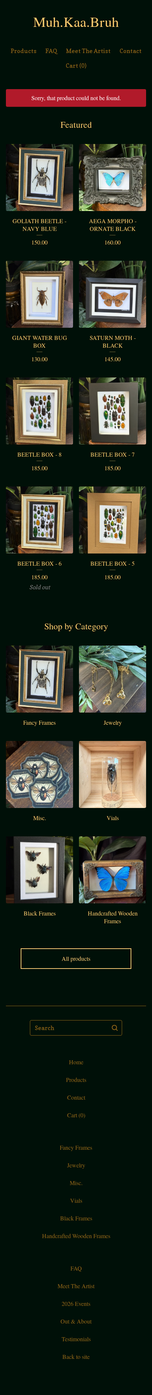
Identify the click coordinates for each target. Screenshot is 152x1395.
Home (76, 1062)
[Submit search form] (114, 1027)
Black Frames (76, 1218)
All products (76, 958)
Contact (131, 51)
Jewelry (76, 1165)
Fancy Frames (76, 1147)
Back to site (76, 1356)
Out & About (76, 1321)
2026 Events (76, 1303)
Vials (76, 1200)
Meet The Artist (88, 51)
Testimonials (76, 1339)
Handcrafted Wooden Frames (76, 1236)
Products (24, 51)
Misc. (76, 1183)
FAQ (51, 51)
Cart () (76, 65)
